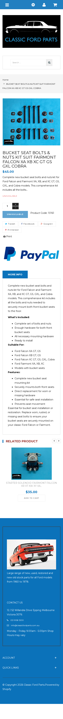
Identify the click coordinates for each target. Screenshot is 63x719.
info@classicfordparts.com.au (25, 625)
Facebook (29, 224)
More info (15, 274)
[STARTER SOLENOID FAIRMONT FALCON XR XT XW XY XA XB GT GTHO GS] (31, 464)
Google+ (48, 224)
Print (9, 236)
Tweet (11, 224)
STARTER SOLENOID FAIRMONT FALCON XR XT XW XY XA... (31, 484)
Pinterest (13, 230)
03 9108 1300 (17, 620)
